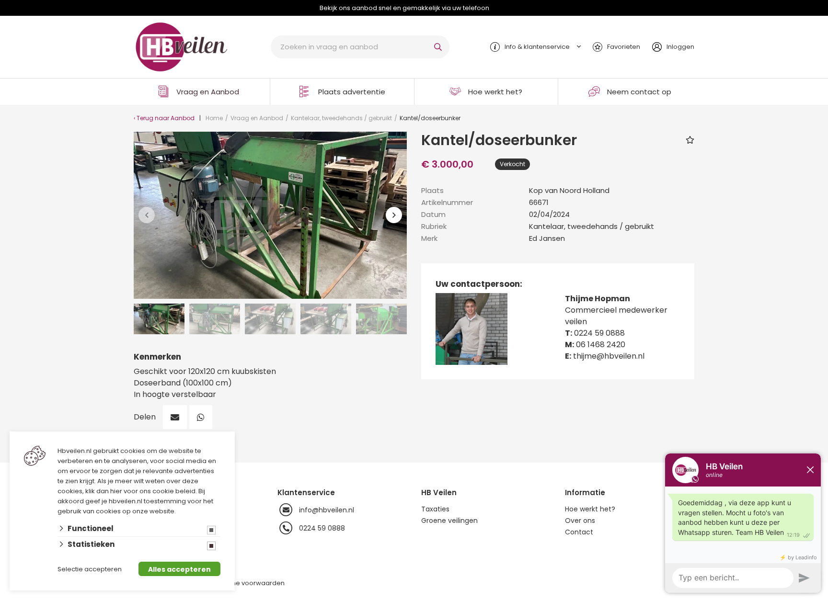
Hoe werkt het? (495, 92)
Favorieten (623, 46)
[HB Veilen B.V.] (182, 46)
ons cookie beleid (167, 491)
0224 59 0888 (599, 333)
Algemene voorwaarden (246, 583)
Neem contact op (639, 92)
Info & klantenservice (537, 46)
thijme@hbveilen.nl (608, 356)
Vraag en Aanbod (207, 92)
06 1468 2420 (600, 344)
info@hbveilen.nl (326, 510)
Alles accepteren (179, 569)
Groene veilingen (449, 520)
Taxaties (435, 509)
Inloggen (680, 46)
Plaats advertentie (351, 92)
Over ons (580, 520)
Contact (579, 532)
